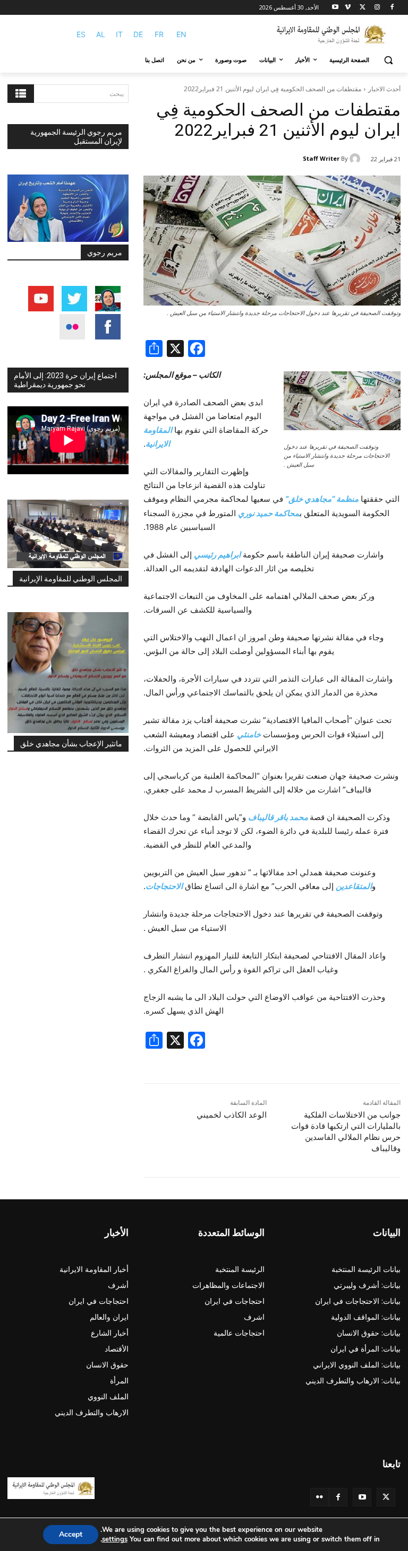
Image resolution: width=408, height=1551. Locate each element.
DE (138, 34)
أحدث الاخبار (384, 88)
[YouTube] (362, 1497)
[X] (362, 8)
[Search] (20, 93)
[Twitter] (386, 1497)
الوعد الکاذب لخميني (232, 1115)
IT (119, 34)
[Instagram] (377, 8)
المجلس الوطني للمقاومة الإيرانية (70, 578)
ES (81, 34)
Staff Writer (321, 158)
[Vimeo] (348, 8)
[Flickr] (319, 1497)
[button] (388, 60)
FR (159, 34)
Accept (70, 1534)
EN (181, 34)
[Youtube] (335, 8)
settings (115, 1539)
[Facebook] (392, 8)
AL (100, 34)
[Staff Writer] (356, 158)
